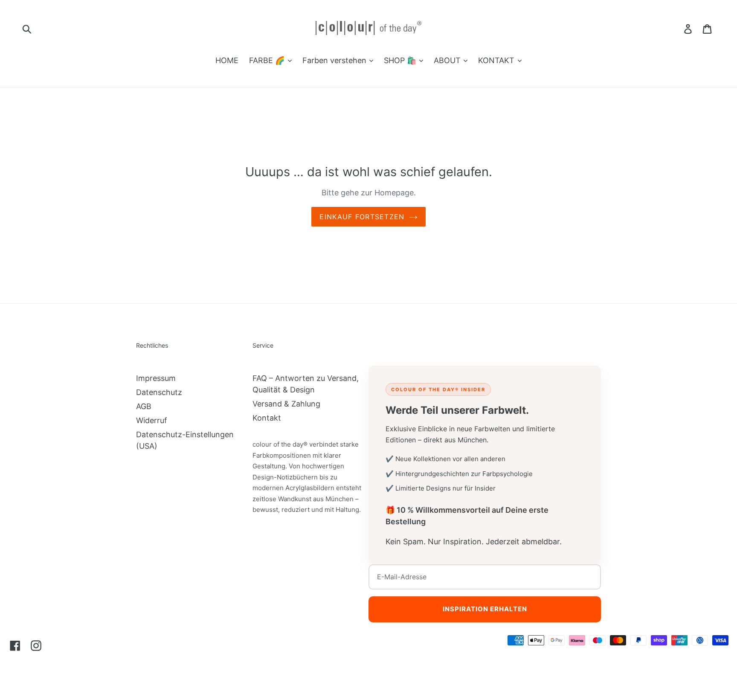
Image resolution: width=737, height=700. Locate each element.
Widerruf (151, 420)
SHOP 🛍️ (401, 60)
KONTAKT (497, 60)
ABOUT (448, 60)
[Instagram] (36, 645)
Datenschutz (159, 392)
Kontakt (266, 417)
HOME (226, 60)
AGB (143, 406)
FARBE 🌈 (268, 60)
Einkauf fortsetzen (361, 216)
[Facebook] (15, 645)
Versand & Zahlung (286, 403)
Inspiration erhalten (485, 609)
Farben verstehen (335, 60)
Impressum (156, 378)
